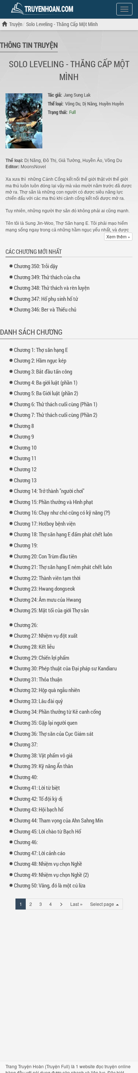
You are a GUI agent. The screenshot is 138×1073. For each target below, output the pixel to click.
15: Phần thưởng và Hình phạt (53, 501)
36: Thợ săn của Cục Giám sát (53, 733)
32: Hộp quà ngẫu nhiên (47, 690)
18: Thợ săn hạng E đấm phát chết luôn (63, 534)
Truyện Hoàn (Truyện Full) (44, 1066)
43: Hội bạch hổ (38, 809)
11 (25, 458)
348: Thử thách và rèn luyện (51, 287)
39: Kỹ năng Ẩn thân (43, 766)
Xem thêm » (118, 236)
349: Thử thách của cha (47, 277)
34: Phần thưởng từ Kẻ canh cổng (57, 711)
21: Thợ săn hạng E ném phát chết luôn (63, 566)
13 (25, 480)
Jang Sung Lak (77, 94)
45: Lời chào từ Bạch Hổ (47, 831)
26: (26, 625)
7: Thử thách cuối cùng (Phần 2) (55, 414)
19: (26, 545)
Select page (102, 904)
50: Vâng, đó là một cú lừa (49, 885)
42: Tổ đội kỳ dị (38, 798)
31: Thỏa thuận (38, 679)
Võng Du (72, 103)
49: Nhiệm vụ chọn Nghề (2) (51, 874)
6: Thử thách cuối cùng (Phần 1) (55, 404)
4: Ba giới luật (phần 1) (45, 382)
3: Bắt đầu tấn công (43, 371)
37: (26, 744)
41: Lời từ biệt (37, 787)
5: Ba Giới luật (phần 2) (46, 393)
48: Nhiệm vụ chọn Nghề (48, 863)
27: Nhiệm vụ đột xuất (46, 635)
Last (76, 903)
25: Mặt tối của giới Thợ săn (51, 610)
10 (25, 447)
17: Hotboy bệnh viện (44, 523)
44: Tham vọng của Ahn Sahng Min (58, 820)
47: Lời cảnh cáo (39, 853)
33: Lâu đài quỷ (38, 701)
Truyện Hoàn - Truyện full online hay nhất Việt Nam (43, 9)
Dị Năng (89, 103)
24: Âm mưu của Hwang (47, 599)
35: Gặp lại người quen (45, 722)
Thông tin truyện (29, 45)
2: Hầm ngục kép (40, 360)
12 (25, 469)
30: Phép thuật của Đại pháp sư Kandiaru (65, 668)
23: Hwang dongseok (44, 588)
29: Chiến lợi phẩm (41, 657)
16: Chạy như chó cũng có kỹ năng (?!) (62, 512)
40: (26, 777)
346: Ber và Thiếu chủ (45, 309)
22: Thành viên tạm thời (47, 577)
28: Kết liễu (34, 646)
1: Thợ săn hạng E (41, 349)
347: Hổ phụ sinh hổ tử (46, 298)
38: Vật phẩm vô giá (43, 755)
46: (26, 842)
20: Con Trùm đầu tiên (45, 556)
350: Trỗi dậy (36, 266)
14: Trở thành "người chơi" (49, 490)
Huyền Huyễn (111, 103)
